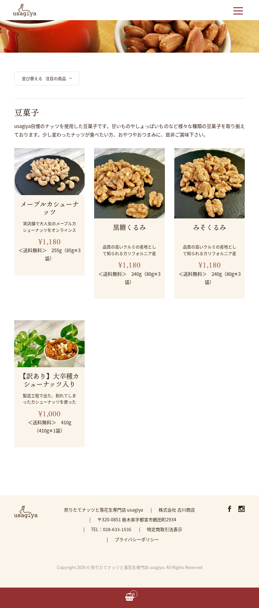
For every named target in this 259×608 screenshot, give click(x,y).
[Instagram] (241, 509)
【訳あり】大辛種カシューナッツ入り (49, 380)
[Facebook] (229, 509)
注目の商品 (55, 78)
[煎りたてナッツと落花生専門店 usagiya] (24, 9)
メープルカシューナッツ (49, 208)
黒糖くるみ (129, 227)
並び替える (32, 78)
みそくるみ (209, 227)
